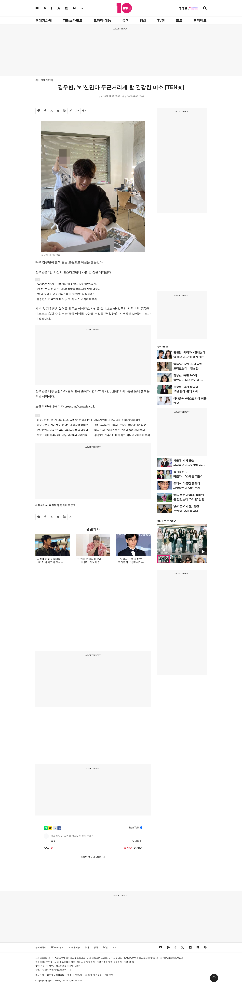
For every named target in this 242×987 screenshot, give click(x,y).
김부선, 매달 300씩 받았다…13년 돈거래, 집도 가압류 (186, 380)
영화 (143, 20)
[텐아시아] (124, 8)
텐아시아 (52, 980)
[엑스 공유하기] (51, 111)
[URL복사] (70, 111)
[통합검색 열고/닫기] (205, 8)
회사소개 (39, 975)
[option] (182, 539)
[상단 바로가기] (214, 978)
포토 (179, 20)
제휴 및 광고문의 (93, 975)
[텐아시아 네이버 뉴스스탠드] (74, 8)
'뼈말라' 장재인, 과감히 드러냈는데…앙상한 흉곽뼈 (187, 368)
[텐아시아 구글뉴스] (82, 8)
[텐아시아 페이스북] (51, 8)
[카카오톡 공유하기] (38, 111)
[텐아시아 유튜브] (37, 8)
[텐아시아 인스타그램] (66, 8)
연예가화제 (43, 20)
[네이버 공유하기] (58, 111)
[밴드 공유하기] (64, 111)
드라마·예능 (102, 20)
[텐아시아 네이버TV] (44, 8)
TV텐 (161, 20)
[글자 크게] (77, 111)
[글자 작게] (83, 111)
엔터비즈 (200, 20)
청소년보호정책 (74, 975)
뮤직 (125, 20)
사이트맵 (109, 975)
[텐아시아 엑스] (58, 8)
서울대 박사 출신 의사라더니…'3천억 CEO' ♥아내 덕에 (189, 465)
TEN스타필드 (72, 20)
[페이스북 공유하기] (45, 111)
